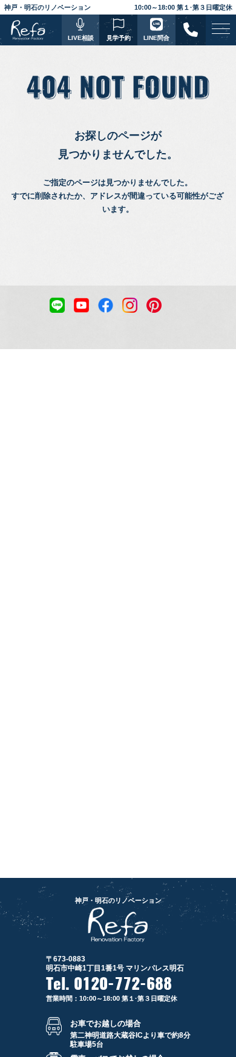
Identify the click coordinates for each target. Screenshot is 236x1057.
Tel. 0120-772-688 (109, 984)
